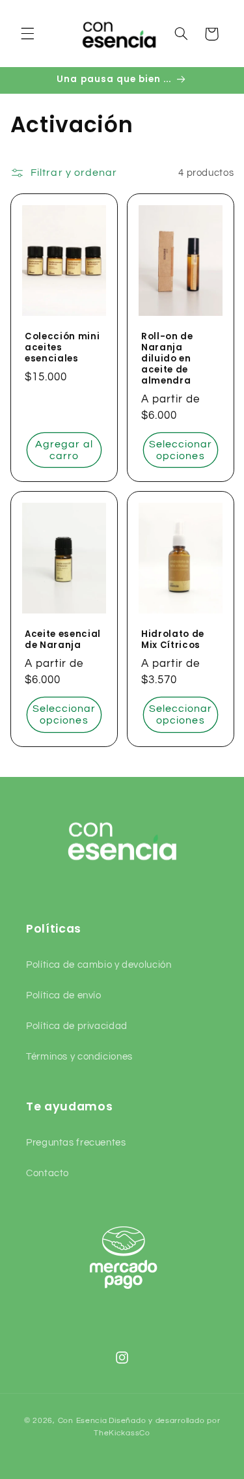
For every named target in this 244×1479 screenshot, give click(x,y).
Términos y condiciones (79, 1057)
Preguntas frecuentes (76, 1143)
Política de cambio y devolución (99, 965)
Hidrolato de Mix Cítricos (172, 640)
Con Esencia (82, 1420)
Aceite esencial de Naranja (63, 640)
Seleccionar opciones (180, 450)
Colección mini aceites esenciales (62, 348)
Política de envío (64, 995)
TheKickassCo (122, 1433)
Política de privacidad (77, 1026)
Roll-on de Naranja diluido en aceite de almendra (167, 359)
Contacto (47, 1173)
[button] (27, 34)
